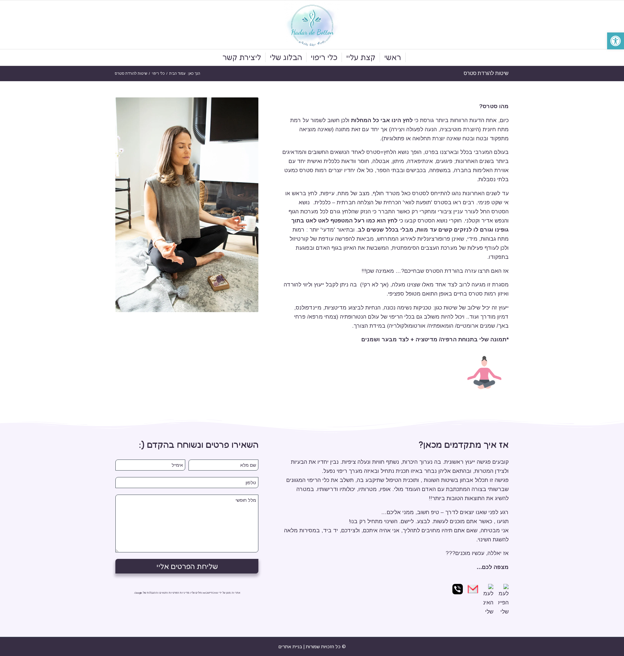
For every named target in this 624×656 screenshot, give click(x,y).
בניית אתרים (290, 646)
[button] (615, 40)
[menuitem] (393, 57)
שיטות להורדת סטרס (486, 73)
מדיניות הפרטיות (179, 592)
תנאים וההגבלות (157, 592)
